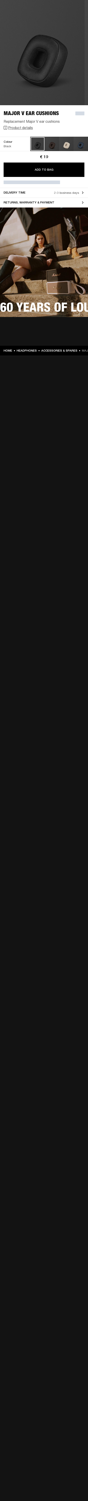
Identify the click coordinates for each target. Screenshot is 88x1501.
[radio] (37, 144)
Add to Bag (44, 169)
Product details (20, 127)
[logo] (18, 18)
